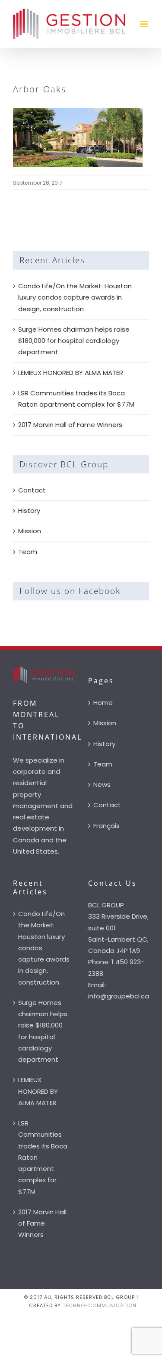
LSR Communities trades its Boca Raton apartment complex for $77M (42, 1157)
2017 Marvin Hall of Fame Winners (70, 424)
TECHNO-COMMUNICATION (100, 1305)
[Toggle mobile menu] (144, 24)
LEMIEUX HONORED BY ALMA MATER (70, 372)
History (29, 510)
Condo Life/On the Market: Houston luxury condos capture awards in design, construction (75, 297)
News (102, 784)
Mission (29, 530)
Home (103, 702)
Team (27, 551)
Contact (32, 490)
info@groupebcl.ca (118, 996)
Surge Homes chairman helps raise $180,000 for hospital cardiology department (74, 341)
